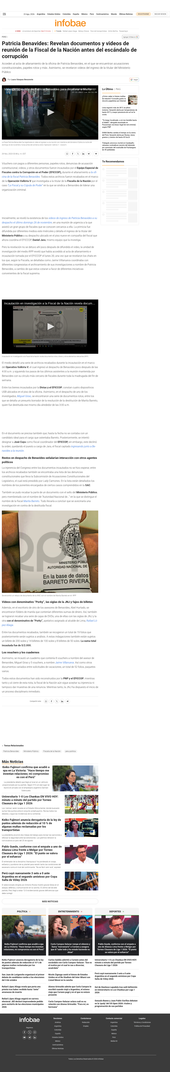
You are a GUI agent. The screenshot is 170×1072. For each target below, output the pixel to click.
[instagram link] (35, 1032)
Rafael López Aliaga (70, 31)
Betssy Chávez (83, 31)
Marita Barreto (31, 501)
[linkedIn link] (35, 1037)
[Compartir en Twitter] (78, 154)
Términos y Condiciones (142, 1022)
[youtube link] (24, 1037)
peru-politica (70, 751)
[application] (50, 112)
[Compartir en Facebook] (72, 154)
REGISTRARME (143, 14)
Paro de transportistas (98, 31)
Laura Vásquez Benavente (22, 79)
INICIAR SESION (160, 14)
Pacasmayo (123, 31)
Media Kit (114, 1041)
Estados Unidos (53, 14)
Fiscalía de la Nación (52, 751)
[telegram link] (29, 1037)
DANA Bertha (113, 31)
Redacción (86, 1022)
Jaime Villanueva (64, 662)
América (58, 1022)
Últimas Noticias (126, 14)
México (84, 14)
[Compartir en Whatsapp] (67, 154)
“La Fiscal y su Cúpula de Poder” (25, 185)
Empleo (86, 1026)
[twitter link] (29, 1032)
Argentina (41, 14)
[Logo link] (70, 23)
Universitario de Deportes (36, 31)
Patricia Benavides (11, 751)
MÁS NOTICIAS (50, 901)
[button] (4, 14)
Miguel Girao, (24, 396)
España (76, 14)
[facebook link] (24, 1032)
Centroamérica (102, 14)
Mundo (114, 14)
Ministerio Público (31, 751)
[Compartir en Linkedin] (83, 154)
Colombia (67, 14)
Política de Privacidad (142, 1026)
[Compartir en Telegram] (88, 154)
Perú (92, 14)
